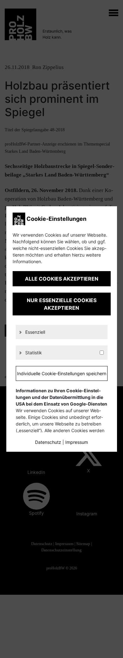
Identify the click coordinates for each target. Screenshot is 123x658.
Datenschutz (48, 442)
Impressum (76, 442)
